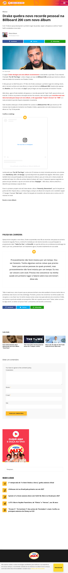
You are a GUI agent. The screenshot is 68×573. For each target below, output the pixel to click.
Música (4, 12)
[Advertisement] (34, 322)
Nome (8, 387)
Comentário (9, 370)
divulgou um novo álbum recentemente (23, 75)
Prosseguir (58, 567)
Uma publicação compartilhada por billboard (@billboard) (25, 166)
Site (7, 403)
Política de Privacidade (38, 568)
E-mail (8, 395)
